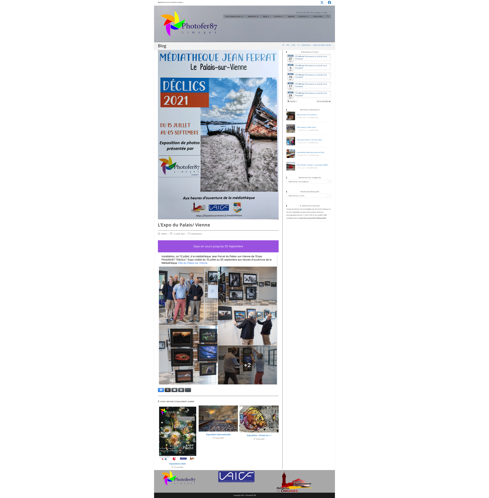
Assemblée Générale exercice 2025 (310, 152)
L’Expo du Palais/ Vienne (322, 45)
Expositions (196, 234)
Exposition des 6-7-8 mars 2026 (309, 140)
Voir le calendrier (323, 101)
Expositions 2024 (177, 463)
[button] (292, 101)
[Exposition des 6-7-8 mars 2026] (290, 141)
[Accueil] (283, 45)
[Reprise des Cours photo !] (290, 116)
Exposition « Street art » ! (259, 435)
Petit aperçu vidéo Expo (306, 127)
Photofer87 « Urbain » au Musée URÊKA (312, 165)
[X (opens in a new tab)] (320, 2)
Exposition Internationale (218, 434)
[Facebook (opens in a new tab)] (327, 2)
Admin (164, 234)
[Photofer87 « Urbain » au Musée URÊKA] (290, 166)
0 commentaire (313, 117)
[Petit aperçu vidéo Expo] (290, 128)
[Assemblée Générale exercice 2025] (290, 153)
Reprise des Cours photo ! (307, 114)
